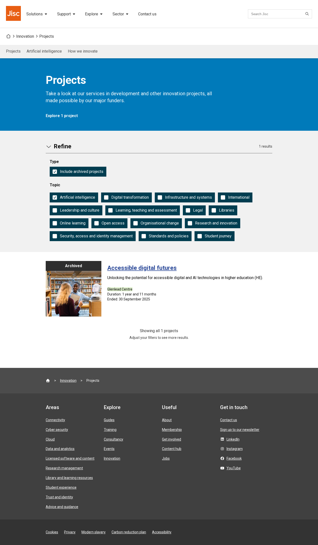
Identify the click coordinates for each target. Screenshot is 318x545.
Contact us (147, 14)
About (167, 420)
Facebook (234, 458)
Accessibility (161, 532)
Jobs (166, 458)
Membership (172, 430)
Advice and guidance (62, 507)
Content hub (171, 449)
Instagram (235, 449)
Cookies (52, 532)
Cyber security (57, 430)
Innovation (25, 36)
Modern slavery (93, 532)
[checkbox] (78, 172)
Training (110, 430)
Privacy (70, 532)
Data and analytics (60, 449)
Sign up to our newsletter (239, 430)
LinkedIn (233, 439)
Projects (46, 36)
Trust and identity (59, 497)
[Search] (308, 14)
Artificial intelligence (44, 51)
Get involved (171, 439)
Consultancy (113, 439)
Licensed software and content (70, 458)
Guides (109, 420)
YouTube (234, 468)
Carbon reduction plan (129, 532)
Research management (64, 468)
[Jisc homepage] (14, 14)
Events (109, 449)
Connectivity (55, 420)
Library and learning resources (69, 478)
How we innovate (83, 51)
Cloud (50, 439)
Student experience (61, 487)
